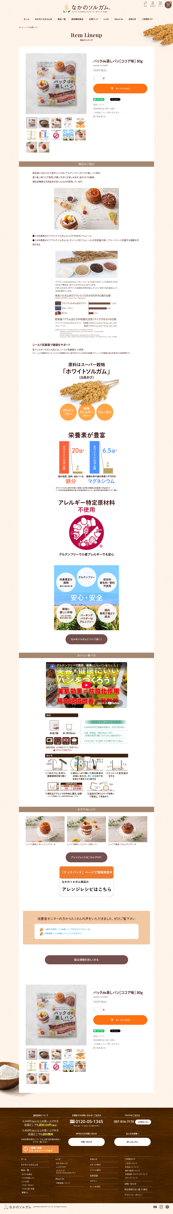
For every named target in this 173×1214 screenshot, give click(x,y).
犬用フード (93, 19)
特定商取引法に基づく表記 (104, 109)
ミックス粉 (25, 1181)
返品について (98, 105)
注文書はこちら (143, 1122)
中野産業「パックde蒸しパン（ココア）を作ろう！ (63, 933)
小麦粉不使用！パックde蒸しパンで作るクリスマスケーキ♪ (67, 929)
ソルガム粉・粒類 (28, 1189)
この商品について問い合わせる (106, 112)
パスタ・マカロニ (28, 1185)
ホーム (26, 19)
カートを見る (95, 1187)
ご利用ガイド (147, 19)
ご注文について (131, 1163)
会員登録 (94, 1176)
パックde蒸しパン (32, 27)
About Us (118, 19)
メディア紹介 (95, 1165)
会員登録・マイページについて (136, 1174)
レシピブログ (61, 1167)
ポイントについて (131, 1178)
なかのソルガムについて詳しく (86, 639)
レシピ (106, 19)
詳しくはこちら (132, 1142)
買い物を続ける (99, 116)
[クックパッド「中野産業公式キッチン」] (86, 881)
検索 (145, 6)
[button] (31, 122)
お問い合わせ (86, 1142)
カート (169, 4)
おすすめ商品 (27, 1174)
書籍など (25, 1192)
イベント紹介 (95, 1170)
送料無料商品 (77, 19)
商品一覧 (62, 19)
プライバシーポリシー (133, 1195)
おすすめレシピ (62, 1163)
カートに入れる (123, 89)
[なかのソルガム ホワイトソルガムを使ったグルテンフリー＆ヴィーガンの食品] (86, 8)
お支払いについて (132, 1167)
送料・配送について (132, 1171)
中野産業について (63, 1183)
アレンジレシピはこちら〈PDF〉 (86, 857)
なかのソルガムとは (43, 19)
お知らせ (132, 19)
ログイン (160, 6)
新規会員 (152, 6)
